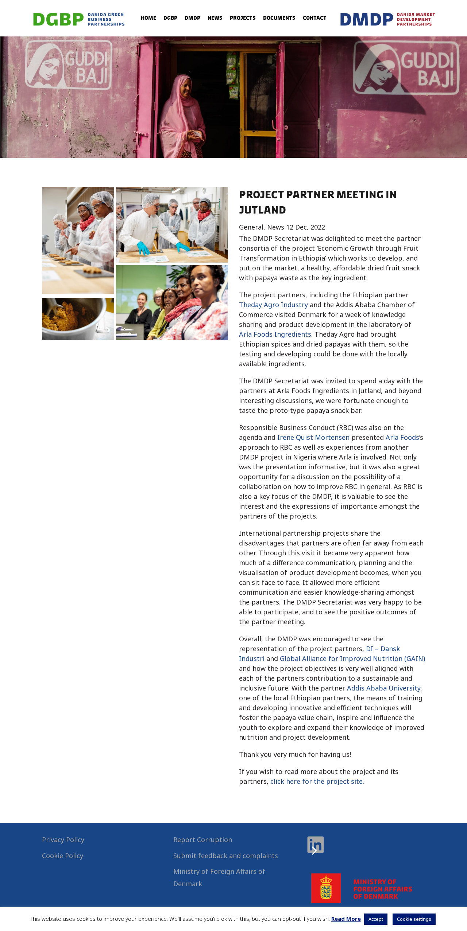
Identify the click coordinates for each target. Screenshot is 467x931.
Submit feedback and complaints (225, 855)
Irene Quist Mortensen (313, 437)
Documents (279, 18)
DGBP (170, 18)
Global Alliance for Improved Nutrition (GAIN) (352, 658)
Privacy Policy (63, 839)
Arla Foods (402, 437)
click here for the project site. (318, 781)
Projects (243, 18)
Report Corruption (202, 839)
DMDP (192, 18)
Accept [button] (375, 919)
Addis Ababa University (383, 688)
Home (148, 18)
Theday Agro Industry (273, 304)
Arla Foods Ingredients (275, 334)
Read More (346, 918)
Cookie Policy (62, 855)
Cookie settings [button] (414, 919)
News (215, 18)
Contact (315, 18)
